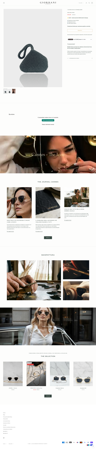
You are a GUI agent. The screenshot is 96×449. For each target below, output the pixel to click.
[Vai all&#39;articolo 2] (9, 91)
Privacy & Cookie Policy (7, 416)
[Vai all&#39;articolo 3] (14, 91)
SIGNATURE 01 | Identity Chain (36, 388)
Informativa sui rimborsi (7, 429)
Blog (4, 414)
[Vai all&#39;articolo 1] (5, 91)
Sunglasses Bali (83, 388)
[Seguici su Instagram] (3, 438)
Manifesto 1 (5, 431)
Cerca (4, 412)
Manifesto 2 (5, 433)
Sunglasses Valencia (60, 388)
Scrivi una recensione (48, 120)
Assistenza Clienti (6, 423)
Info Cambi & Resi (6, 421)
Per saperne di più (10, 231)
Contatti (4, 425)
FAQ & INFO (5, 418)
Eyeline (48, 396)
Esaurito (80, 30)
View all (48, 237)
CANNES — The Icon (13, 388)
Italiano (80, 2)
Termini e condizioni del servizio (9, 427)
